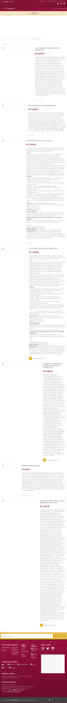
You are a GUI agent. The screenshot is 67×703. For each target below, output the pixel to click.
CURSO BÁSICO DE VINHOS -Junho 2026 (38, 141)
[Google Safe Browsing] (35, 655)
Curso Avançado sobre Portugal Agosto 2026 (42, 105)
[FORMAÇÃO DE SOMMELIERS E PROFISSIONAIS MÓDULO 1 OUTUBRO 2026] (21, 363)
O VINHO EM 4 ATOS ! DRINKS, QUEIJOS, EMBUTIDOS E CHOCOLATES (52, 502)
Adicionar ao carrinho (39, 358)
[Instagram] (64, 3)
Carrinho (42, 1)
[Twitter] (58, 3)
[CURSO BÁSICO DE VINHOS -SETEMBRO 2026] (14, 248)
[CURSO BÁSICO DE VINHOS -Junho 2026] (13, 140)
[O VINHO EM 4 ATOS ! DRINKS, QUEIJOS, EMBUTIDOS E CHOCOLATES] (19, 500)
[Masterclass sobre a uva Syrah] (10, 465)
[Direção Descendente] (15, 38)
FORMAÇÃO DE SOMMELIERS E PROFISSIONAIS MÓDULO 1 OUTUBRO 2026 (52, 366)
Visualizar (20, 38)
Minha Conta (25, 651)
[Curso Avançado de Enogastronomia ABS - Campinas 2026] (17, 47)
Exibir (30, 38)
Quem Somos (5, 647)
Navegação (10, 8)
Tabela (24, 38)
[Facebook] (61, 3)
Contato (4, 650)
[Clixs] (57, 700)
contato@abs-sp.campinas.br (14, 691)
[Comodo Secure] (35, 650)
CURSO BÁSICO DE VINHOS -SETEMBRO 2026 (43, 248)
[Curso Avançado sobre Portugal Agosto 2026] (14, 105)
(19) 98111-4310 (8, 1)
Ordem (4, 38)
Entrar (61, 1)
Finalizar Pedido (52, 1)
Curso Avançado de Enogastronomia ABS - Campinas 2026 (48, 49)
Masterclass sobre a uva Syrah (31, 466)
